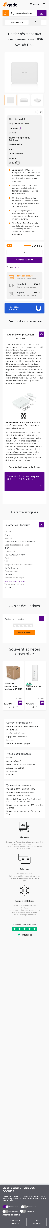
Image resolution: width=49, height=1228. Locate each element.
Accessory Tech (17, 22)
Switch (9, 758)
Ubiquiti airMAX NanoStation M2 (20, 789)
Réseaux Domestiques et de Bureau (22, 726)
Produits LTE (11, 730)
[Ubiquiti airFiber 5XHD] (35, 672)
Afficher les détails (11, 1215)
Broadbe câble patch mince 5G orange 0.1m (23, 812)
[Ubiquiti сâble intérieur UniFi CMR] (13, 672)
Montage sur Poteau (15, 581)
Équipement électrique (16, 737)
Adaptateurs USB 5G (15, 768)
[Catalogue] (6, 13)
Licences (10, 740)
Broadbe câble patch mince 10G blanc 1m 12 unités (24, 806)
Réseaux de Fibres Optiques (18, 743)
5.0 (30, 683)
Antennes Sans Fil (14, 761)
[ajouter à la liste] (40, 112)
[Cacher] (41, 334)
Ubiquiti (12, 163)
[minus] (9, 252)
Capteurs (10, 775)
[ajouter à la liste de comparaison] (36, 112)
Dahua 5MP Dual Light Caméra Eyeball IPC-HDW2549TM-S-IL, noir (23, 800)
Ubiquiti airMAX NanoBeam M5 (20, 792)
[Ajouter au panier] (20, 704)
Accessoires (11, 771)
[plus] (39, 252)
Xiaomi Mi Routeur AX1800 (18, 796)
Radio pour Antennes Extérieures (20, 765)
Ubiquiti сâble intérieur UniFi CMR (13, 687)
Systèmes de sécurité (15, 733)
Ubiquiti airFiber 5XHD (33, 687)
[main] (11, 5)
